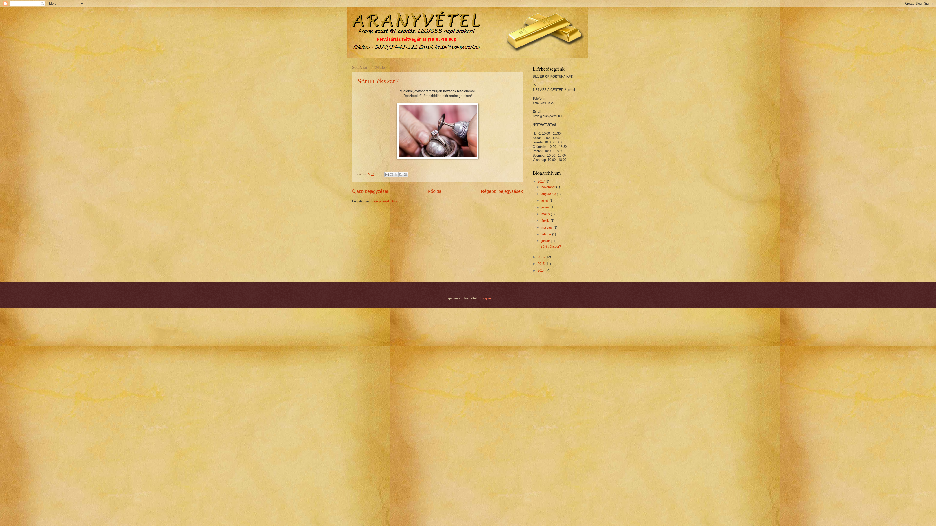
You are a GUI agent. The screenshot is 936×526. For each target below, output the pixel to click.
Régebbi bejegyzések (502, 191)
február (546, 234)
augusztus (549, 194)
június (546, 207)
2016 (542, 257)
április (546, 220)
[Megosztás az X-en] (396, 174)
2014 (542, 270)
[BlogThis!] (391, 174)
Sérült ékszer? (378, 80)
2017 (542, 181)
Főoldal (435, 191)
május (546, 214)
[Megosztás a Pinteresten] (405, 174)
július (545, 200)
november (548, 187)
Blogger (485, 298)
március (547, 227)
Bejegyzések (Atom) (385, 201)
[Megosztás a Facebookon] (400, 174)
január (546, 241)
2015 (542, 264)
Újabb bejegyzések (370, 191)
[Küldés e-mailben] (386, 174)
